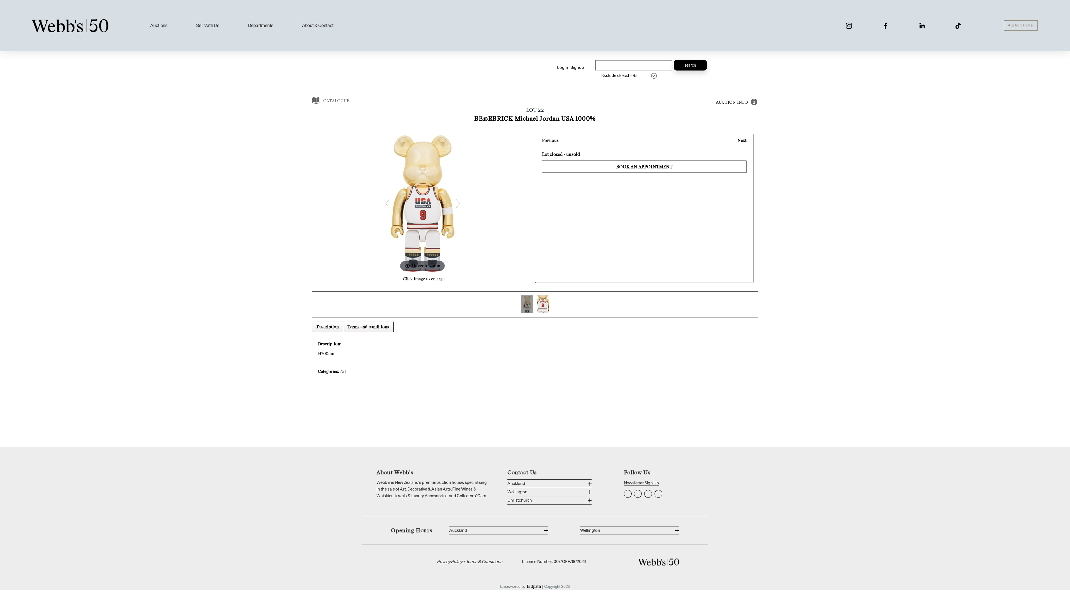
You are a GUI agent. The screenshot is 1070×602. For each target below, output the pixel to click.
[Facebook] (885, 26)
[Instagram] (849, 26)
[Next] (458, 203)
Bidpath (534, 586)
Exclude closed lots (619, 75)
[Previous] (387, 203)
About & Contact (318, 25)
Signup (577, 67)
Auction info (732, 102)
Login (562, 67)
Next (742, 140)
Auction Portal (1020, 25)
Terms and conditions (368, 326)
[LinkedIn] (922, 26)
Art (343, 371)
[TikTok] (958, 26)
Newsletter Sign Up (641, 483)
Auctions (158, 25)
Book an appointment (644, 166)
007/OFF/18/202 (568, 562)
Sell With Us (207, 25)
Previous (550, 140)
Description (328, 326)
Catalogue (336, 100)
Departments (260, 25)
